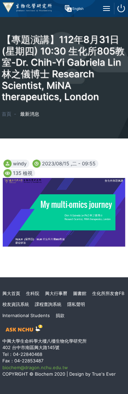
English (76, 8)
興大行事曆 (56, 293)
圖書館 (79, 293)
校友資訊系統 (15, 304)
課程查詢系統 (48, 304)
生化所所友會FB (108, 293)
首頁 (6, 114)
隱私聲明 (76, 304)
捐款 (60, 315)
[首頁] (27, 13)
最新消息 (29, 114)
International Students (26, 315)
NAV (106, 8)
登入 (121, 8)
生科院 (32, 293)
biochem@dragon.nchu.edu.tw (35, 367)
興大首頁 (11, 293)
